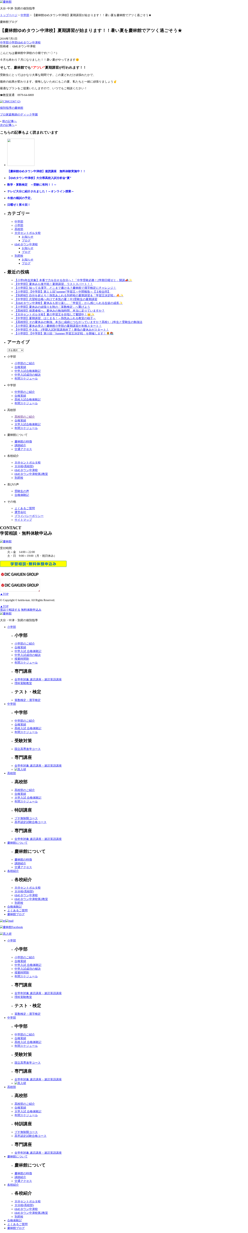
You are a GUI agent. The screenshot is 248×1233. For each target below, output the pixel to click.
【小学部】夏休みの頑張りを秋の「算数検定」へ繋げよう (52, 306)
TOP (4, 593)
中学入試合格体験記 (28, 370)
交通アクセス (23, 449)
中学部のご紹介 (25, 391)
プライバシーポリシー (29, 515)
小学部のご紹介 (25, 363)
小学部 (13, 42)
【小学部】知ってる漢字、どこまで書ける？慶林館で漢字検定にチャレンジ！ (65, 287)
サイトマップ (23, 519)
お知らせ (27, 236)
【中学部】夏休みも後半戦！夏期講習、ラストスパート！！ (54, 284)
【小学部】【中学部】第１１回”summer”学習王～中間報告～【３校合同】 (62, 291)
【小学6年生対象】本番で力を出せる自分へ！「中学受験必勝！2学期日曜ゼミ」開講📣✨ (73, 280)
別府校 (19, 255)
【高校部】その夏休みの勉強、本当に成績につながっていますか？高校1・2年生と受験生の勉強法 (78, 322)
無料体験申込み (31, 609)
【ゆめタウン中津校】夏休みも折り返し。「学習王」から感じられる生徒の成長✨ (69, 303)
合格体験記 (22, 494)
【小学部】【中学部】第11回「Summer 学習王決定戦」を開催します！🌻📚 (64, 333)
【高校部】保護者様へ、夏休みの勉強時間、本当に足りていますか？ (60, 310)
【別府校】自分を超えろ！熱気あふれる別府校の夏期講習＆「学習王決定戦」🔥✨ (69, 295)
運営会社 (20, 512)
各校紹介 (13, 871)
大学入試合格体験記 (28, 424)
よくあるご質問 (25, 508)
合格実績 (20, 367)
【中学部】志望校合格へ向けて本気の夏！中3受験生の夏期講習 (56, 299)
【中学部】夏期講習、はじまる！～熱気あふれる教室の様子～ (55, 318)
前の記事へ (9, 121)
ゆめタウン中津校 (29, 42)
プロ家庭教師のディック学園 (19, 114)
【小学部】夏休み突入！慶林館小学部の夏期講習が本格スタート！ (58, 325)
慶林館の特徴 (23, 441)
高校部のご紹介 (25, 416)
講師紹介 (20, 445)
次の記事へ (7, 125)
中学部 (4, 42)
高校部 (19, 229)
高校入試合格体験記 (28, 399)
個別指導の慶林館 (11, 107)
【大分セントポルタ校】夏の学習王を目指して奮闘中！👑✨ (54, 314)
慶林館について (17, 842)
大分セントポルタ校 (28, 232)
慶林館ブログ (16, 914)
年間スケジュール (26, 378)
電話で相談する (10, 609)
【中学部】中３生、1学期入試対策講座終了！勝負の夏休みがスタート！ (62, 329)
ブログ (26, 240)
